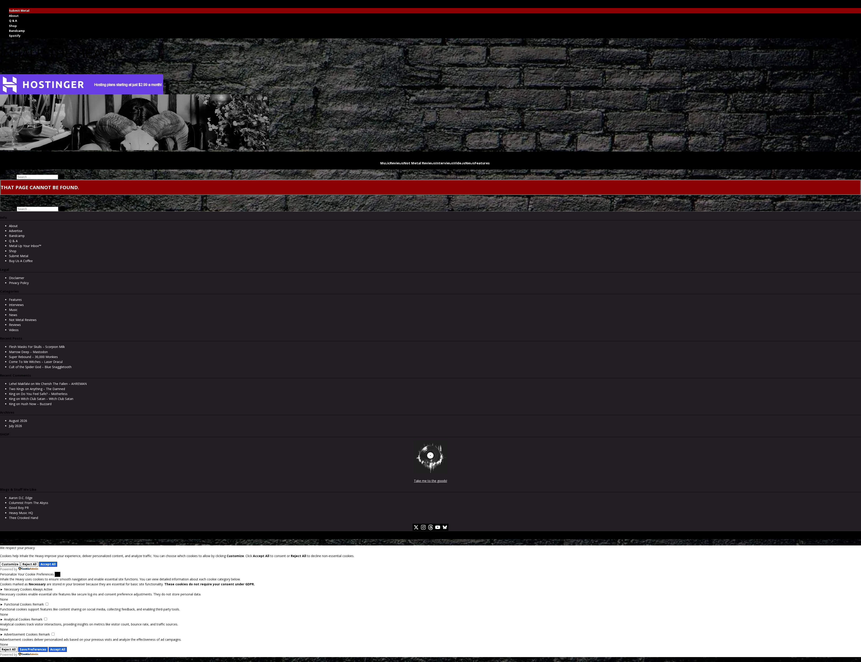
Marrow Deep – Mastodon (28, 352)
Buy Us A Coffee (21, 261)
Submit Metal (19, 11)
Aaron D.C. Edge (21, 498)
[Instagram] (423, 527)
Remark (38, 604)
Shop (13, 26)
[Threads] (430, 527)
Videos (459, 163)
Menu (6, 2)
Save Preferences (33, 649)
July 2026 (15, 426)
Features (482, 163)
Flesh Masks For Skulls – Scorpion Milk (37, 347)
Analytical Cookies (17, 619)
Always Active (42, 589)
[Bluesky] (444, 527)
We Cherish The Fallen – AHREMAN (61, 384)
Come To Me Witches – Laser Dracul (36, 362)
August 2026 (18, 421)
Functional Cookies (18, 604)
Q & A (13, 21)
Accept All (48, 564)
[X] (416, 527)
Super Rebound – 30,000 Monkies (33, 357)
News (470, 163)
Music (385, 163)
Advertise (15, 231)
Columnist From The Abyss (28, 503)
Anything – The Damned (47, 389)
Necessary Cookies (18, 589)
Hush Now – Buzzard (36, 404)
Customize (10, 564)
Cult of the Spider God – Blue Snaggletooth (40, 367)
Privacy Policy (19, 283)
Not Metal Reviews (420, 163)
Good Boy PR (19, 508)
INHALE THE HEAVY (58, 54)
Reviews (397, 163)
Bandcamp (17, 31)
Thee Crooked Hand (23, 518)
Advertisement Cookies (21, 634)
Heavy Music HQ (21, 513)
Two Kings (16, 389)
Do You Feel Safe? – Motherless (44, 394)
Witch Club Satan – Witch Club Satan (47, 399)
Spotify (14, 36)
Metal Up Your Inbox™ (25, 246)
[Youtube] (437, 527)
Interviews (445, 163)
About (14, 16)
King (12, 394)
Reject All (29, 564)
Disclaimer (16, 278)
